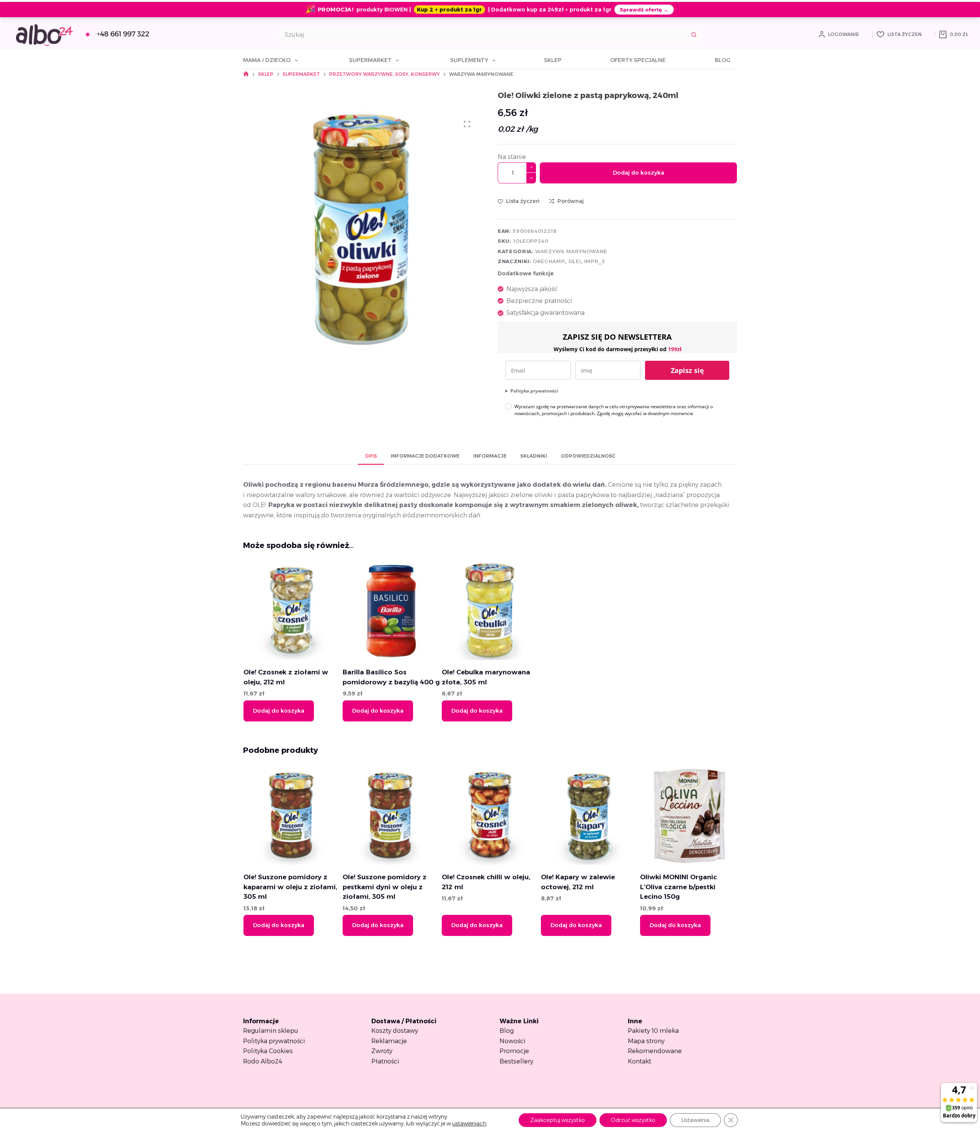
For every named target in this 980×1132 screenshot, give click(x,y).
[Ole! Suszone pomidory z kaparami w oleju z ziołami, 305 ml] (291, 816)
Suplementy (469, 60)
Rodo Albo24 (262, 1061)
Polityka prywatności (534, 391)
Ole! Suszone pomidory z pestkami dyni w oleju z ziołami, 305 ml (384, 886)
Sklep (553, 60)
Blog (722, 60)
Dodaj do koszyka (638, 172)
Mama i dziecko (267, 60)
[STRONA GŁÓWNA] (246, 74)
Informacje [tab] (489, 456)
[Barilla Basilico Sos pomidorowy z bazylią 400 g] (390, 611)
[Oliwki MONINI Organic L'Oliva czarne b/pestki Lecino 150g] (688, 816)
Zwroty (381, 1051)
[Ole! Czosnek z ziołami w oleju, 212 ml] (291, 611)
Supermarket (370, 60)
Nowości (513, 1041)
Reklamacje (389, 1041)
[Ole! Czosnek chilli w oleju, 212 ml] (490, 816)
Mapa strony (646, 1041)
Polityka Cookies (268, 1051)
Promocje (514, 1051)
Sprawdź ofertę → (644, 10)
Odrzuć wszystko (633, 1120)
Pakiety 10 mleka (653, 1030)
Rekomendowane (655, 1051)
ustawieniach (469, 1123)
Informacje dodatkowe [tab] (425, 456)
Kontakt (639, 1061)
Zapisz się (687, 370)
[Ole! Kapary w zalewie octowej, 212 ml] (589, 816)
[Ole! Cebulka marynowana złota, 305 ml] (490, 611)
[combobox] (483, 34)
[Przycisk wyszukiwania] (694, 34)
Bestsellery (516, 1061)
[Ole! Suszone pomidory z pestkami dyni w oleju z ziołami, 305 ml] (390, 816)
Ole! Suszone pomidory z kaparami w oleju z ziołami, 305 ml (290, 886)
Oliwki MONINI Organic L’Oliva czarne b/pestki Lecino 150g (678, 886)
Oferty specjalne (638, 60)
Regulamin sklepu (270, 1030)
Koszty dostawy (394, 1030)
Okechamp (549, 261)
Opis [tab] (371, 456)
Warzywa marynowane (571, 251)
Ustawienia (695, 1120)
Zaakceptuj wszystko (557, 1120)
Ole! (574, 261)
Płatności (385, 1061)
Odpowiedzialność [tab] (588, 456)
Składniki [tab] (533, 456)
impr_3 (594, 261)
